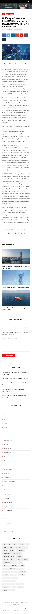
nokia (5, 568)
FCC (12, 559)
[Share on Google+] (18, 233)
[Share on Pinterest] (21, 233)
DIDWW (19, 556)
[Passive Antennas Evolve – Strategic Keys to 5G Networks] (16, 277)
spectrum (13, 574)
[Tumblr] (26, 35)
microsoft (6, 565)
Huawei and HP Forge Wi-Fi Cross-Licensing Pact (15, 378)
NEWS (22, 565)
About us (17, 602)
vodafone (6, 590)
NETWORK (14, 565)
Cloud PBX (6, 427)
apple (5, 547)
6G (14, 544)
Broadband (6, 419)
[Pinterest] (21, 35)
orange (20, 568)
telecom (15, 578)
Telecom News (10, 14)
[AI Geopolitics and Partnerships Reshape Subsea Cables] (16, 298)
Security (6, 485)
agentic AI (21, 544)
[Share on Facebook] (4, 35)
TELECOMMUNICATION (9, 581)
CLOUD (12, 550)
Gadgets (6, 444)
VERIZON (21, 587)
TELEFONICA (7, 587)
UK (14, 587)
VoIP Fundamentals (9, 514)
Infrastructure (7, 452)
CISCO (5, 550)
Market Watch (7, 473)
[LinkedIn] (13, 35)
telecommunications (8, 584)
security (5, 574)
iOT (24, 229)
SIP (5, 490)
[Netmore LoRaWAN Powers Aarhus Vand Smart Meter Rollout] (16, 256)
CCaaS (5, 423)
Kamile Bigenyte (8, 29)
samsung (15, 571)
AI (4, 415)
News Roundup (8, 477)
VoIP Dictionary (8, 510)
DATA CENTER (17, 553)
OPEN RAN (12, 568)
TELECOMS (19, 584)
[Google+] (17, 35)
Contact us (16, 604)
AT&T (11, 547)
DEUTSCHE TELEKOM (9, 556)
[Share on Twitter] (8, 35)
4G (4, 544)
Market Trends (8, 469)
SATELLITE (22, 571)
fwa (18, 229)
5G (21, 181)
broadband (18, 547)
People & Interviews (9, 481)
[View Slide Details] (16, 6)
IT (4, 460)
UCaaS (5, 506)
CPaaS (5, 436)
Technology (6, 578)
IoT (4, 14)
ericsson (6, 559)
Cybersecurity (7, 553)
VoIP (13, 590)
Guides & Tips (7, 448)
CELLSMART (9, 229)
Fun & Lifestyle (8, 440)
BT (25, 547)
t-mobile (21, 574)
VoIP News (7, 519)
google (18, 559)
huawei (25, 559)
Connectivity (20, 550)
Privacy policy (24, 602)
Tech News (7, 494)
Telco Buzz (6, 498)
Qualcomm (6, 571)
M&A (5, 465)
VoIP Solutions (8, 523)
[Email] (4, 39)
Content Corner (8, 432)
